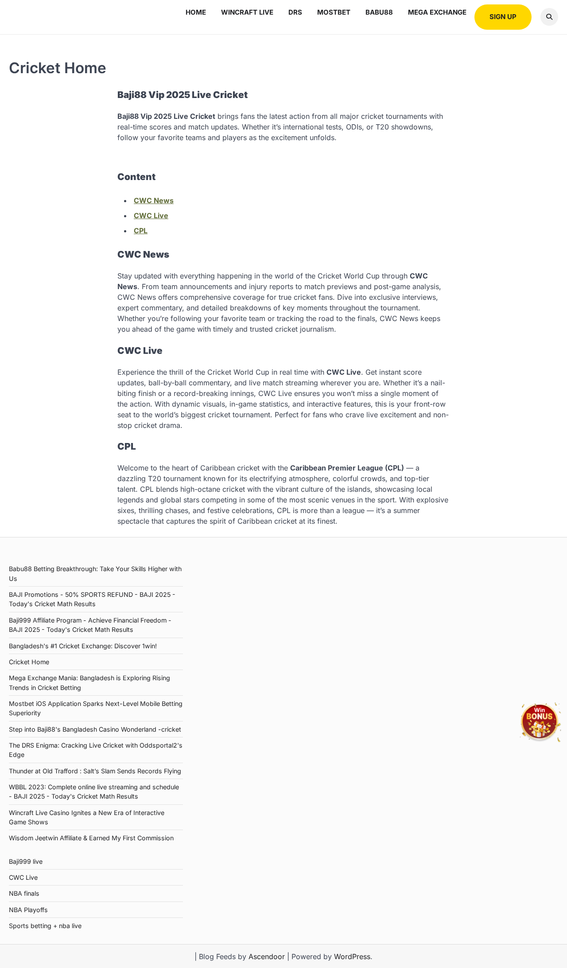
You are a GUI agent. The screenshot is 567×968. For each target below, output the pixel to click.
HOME (196, 12)
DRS (295, 12)
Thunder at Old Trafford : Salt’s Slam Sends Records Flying (95, 771)
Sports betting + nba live (45, 925)
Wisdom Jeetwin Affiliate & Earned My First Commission (91, 838)
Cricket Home (29, 662)
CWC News (154, 200)
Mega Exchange (437, 12)
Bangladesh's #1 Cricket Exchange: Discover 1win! (83, 646)
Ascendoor (267, 956)
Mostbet (333, 12)
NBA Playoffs (28, 909)
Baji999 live (26, 861)
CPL (141, 230)
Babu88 (379, 12)
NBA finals (24, 893)
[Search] (549, 17)
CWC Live (151, 215)
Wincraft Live (247, 12)
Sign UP (503, 16)
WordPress (352, 956)
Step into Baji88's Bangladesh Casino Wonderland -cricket (95, 729)
